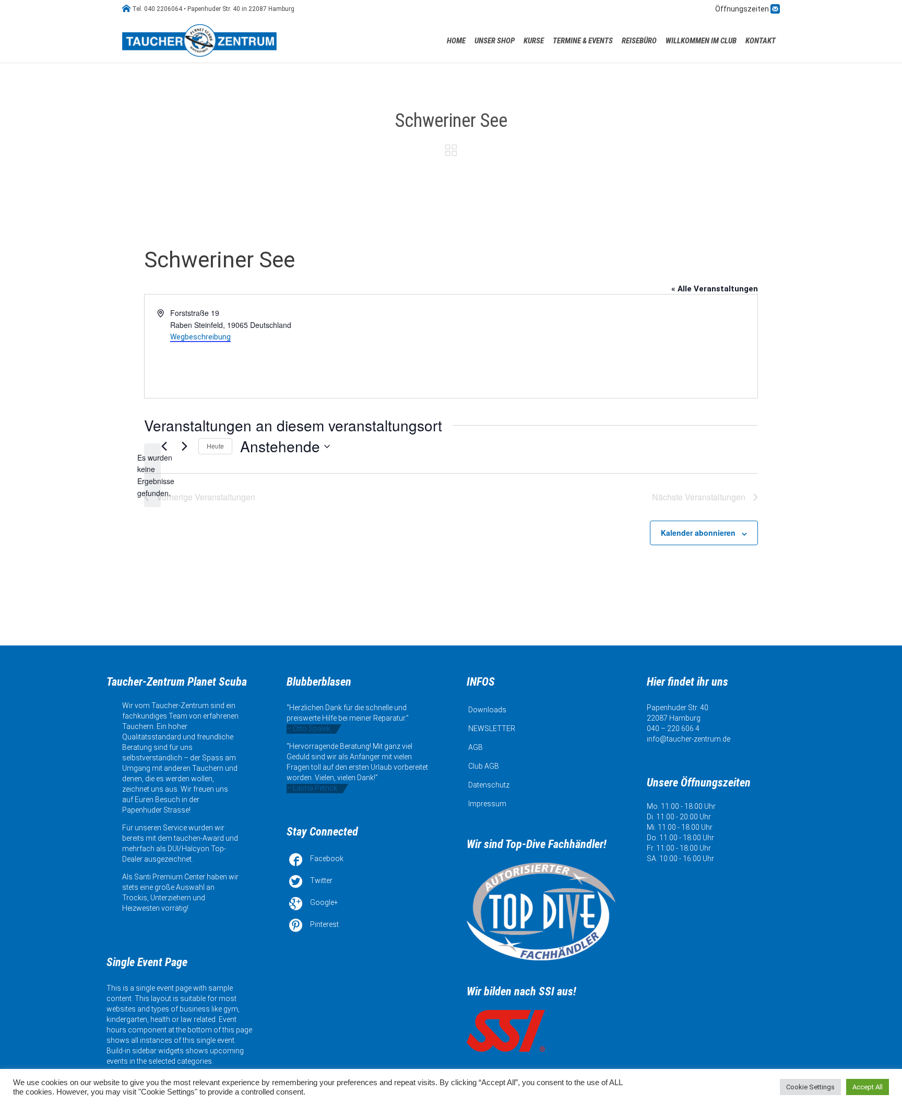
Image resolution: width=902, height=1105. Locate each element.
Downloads (487, 710)
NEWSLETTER (491, 728)
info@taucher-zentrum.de (688, 739)
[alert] (152, 475)
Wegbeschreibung (200, 337)
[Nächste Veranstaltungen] (184, 446)
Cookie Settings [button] (810, 1087)
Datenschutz (488, 785)
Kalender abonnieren (698, 532)
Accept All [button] (867, 1087)
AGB (475, 747)
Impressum (487, 804)
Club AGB (483, 766)
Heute (215, 445)
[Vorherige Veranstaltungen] (164, 446)
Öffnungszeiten (742, 9)
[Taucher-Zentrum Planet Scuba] (200, 40)
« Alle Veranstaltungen (714, 288)
